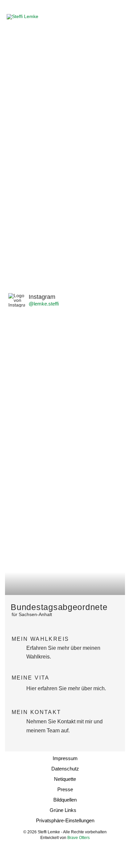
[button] (117, 17)
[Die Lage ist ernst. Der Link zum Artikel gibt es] (96, 335)
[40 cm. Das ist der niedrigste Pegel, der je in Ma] (33, 444)
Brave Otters (78, 837)
